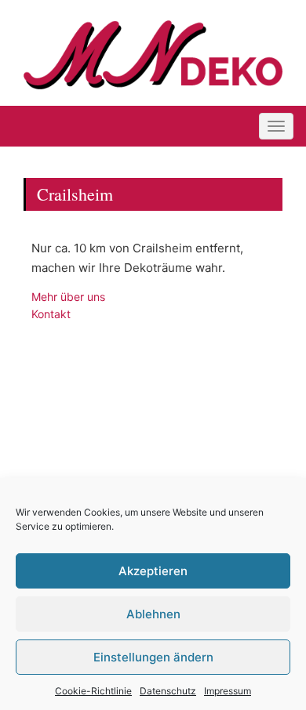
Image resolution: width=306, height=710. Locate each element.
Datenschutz (168, 691)
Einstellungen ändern (153, 657)
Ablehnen (153, 614)
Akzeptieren (153, 570)
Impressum (227, 691)
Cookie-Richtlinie (93, 691)
